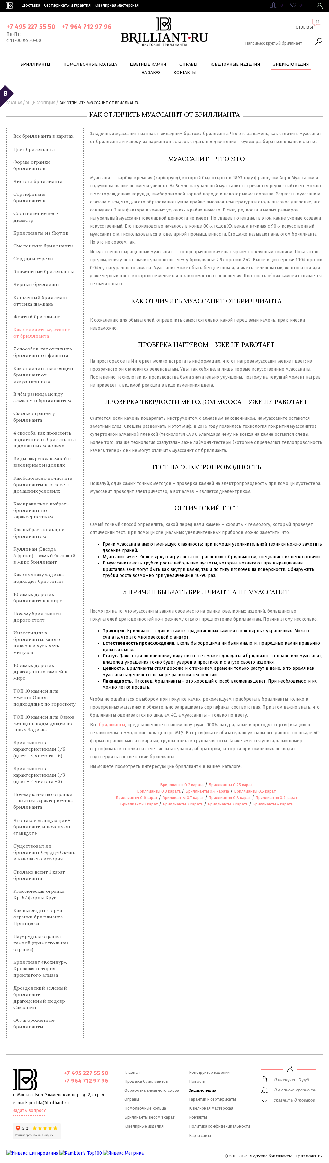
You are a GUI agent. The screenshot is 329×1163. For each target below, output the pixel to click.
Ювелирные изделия (235, 64)
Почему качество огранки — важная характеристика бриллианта (43, 800)
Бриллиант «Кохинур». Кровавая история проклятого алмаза (40, 968)
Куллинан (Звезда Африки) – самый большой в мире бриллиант (44, 555)
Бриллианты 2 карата (183, 804)
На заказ (151, 72)
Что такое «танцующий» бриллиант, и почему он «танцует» (41, 826)
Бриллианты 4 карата (273, 804)
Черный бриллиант (36, 284)
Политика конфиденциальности (219, 1126)
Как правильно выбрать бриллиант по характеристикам (41, 510)
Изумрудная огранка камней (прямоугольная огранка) (41, 943)
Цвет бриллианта (34, 149)
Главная (14, 103)
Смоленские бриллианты (43, 246)
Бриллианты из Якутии (41, 233)
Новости (197, 1081)
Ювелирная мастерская (116, 5)
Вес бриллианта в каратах (43, 136)
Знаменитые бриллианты (43, 271)
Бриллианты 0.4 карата (207, 791)
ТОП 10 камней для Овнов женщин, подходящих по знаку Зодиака (44, 723)
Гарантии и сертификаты (212, 1099)
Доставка (31, 5)
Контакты (184, 72)
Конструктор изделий (209, 1072)
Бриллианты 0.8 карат (230, 797)
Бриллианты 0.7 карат (183, 797)
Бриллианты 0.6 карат (136, 797)
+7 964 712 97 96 (86, 26)
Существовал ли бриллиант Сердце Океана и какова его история (44, 852)
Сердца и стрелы (33, 259)
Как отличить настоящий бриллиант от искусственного (43, 375)
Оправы (188, 64)
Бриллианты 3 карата (228, 804)
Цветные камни (148, 64)
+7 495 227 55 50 (30, 26)
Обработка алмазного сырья (151, 1090)
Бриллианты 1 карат (139, 804)
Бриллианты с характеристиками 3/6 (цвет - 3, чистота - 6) (39, 749)
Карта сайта (200, 1135)
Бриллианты (35, 64)
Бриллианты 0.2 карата (182, 784)
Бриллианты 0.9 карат (276, 797)
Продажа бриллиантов (146, 1081)
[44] (304, 32)
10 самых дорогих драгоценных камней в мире (40, 671)
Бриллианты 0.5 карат (255, 791)
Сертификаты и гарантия (67, 5)
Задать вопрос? (29, 1110)
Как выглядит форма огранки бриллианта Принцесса (38, 917)
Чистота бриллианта (37, 181)
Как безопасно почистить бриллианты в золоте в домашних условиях (43, 484)
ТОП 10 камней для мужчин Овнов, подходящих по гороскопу (44, 697)
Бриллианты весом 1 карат (149, 1117)
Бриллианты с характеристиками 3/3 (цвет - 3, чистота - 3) (39, 775)
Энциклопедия (291, 64)
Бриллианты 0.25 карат (231, 784)
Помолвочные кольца (90, 64)
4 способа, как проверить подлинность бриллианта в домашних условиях (44, 439)
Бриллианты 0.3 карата (159, 791)
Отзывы (304, 27)
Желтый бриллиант (36, 317)
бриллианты (112, 725)
